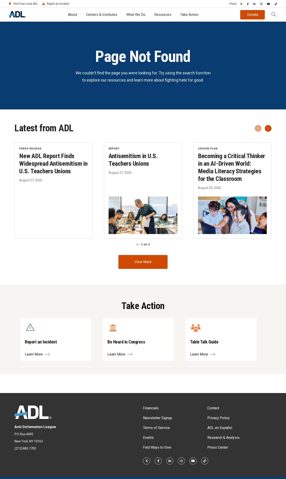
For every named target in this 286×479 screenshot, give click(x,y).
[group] (143, 190)
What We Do (135, 15)
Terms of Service (156, 428)
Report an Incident (58, 3)
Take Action (189, 15)
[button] (273, 15)
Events (148, 437)
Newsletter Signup (157, 418)
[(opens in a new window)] (146, 460)
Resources (162, 15)
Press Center (217, 447)
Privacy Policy (218, 418)
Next (268, 128)
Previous (258, 128)
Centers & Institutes (101, 15)
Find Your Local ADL (25, 3)
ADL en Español (219, 428)
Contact (213, 408)
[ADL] (17, 16)
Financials (151, 408)
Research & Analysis (223, 437)
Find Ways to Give (157, 447)
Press (233, 3)
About (72, 15)
